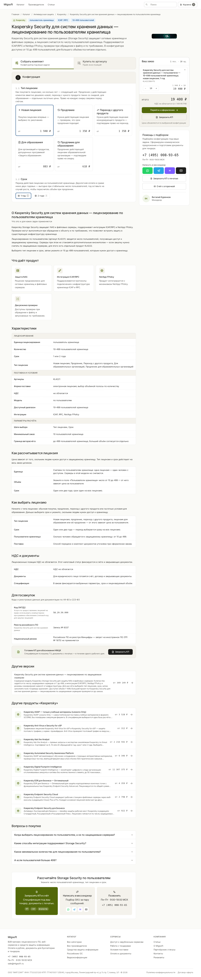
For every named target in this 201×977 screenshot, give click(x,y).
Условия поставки (119, 949)
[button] (35, 120)
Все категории (74, 942)
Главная (15, 14)
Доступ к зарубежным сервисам (126, 942)
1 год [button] (24, 195)
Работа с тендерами (120, 946)
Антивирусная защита (44, 14)
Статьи (51, 4)
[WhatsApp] (147, 170)
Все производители (77, 946)
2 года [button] (42, 195)
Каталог (20, 4)
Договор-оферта (185, 972)
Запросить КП (166, 117)
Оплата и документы (120, 953)
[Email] (181, 170)
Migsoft (8, 4)
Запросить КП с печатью (165, 178)
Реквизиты (159, 957)
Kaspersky (61, 14)
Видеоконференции (77, 957)
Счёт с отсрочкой (166, 186)
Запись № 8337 (61, 627)
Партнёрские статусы (164, 949)
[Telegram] (159, 170)
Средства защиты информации (82, 949)
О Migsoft (158, 946)
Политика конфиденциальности (160, 972)
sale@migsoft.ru (16, 963)
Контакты (158, 953)
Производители (36, 4)
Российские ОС (75, 953)
